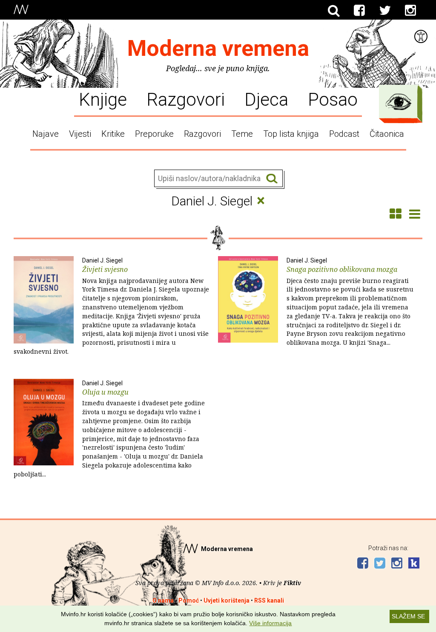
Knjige (103, 99)
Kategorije (398, 102)
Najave (45, 134)
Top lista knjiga (291, 134)
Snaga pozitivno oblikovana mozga (350, 301)
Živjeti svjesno (111, 306)
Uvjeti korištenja (227, 600)
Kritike (113, 134)
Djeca (266, 99)
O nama (163, 600)
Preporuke (154, 134)
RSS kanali (269, 600)
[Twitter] (385, 11)
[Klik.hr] (413, 564)
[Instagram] (410, 11)
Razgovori (185, 99)
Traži (271, 178)
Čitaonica (387, 134)
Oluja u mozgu (109, 429)
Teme (242, 134)
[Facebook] (359, 11)
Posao (333, 99)
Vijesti (80, 134)
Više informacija (270, 623)
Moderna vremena (218, 48)
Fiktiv (292, 583)
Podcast (344, 134)
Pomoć (188, 600)
